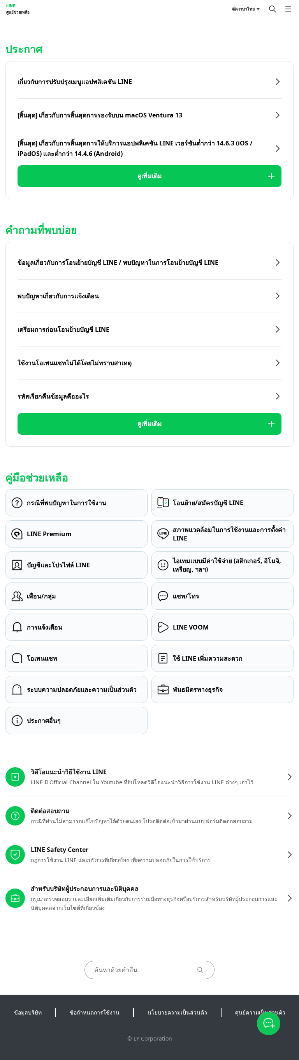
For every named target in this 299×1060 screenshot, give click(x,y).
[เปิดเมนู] (288, 9)
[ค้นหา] (272, 9)
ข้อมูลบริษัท (28, 1012)
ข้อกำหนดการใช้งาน (95, 1012)
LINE (10, 5)
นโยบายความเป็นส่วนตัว (177, 1012)
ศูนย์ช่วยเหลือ (18, 12)
